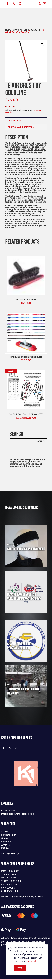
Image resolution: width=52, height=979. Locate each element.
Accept (20, 967)
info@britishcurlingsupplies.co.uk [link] (18, 814)
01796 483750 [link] (8, 810)
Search (41, 441)
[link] (7, 3)
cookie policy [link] (32, 961)
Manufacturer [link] (21, 30)
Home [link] (8, 30)
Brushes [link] (37, 110)
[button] (42, 44)
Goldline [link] (35, 30)
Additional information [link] (21, 127)
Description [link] (14, 120)
